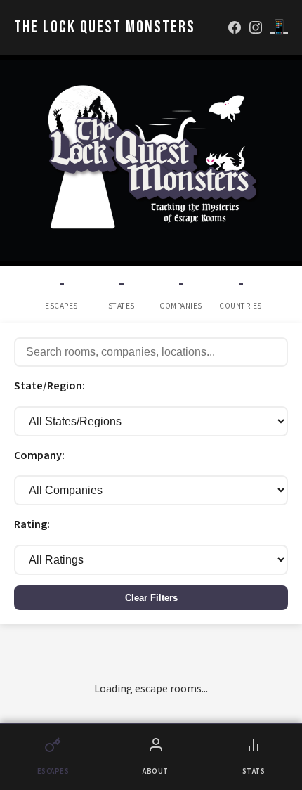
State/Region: (49, 386)
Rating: (32, 524)
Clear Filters (151, 597)
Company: (39, 455)
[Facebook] (234, 27)
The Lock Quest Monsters (104, 27)
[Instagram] (255, 27)
